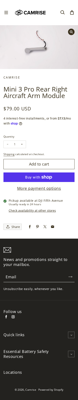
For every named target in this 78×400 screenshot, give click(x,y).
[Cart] (72, 12)
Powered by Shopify (50, 390)
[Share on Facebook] (29, 227)
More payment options (39, 188)
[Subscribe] (70, 276)
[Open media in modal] (71, 32)
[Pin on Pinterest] (37, 227)
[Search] (62, 12)
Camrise (30, 390)
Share (15, 227)
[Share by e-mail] (52, 227)
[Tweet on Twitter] (45, 227)
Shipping (9, 154)
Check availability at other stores (32, 210)
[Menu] (6, 12)
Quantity (8, 136)
